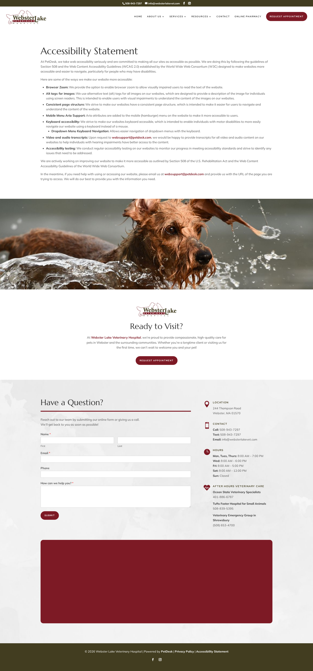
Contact (223, 16)
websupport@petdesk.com (131, 137)
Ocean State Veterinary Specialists (237, 492)
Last (120, 445)
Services (176, 16)
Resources (199, 16)
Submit (50, 515)
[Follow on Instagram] (160, 659)
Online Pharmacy (248, 16)
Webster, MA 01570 (227, 413)
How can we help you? (57, 483)
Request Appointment (287, 16)
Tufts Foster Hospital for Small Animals (239, 503)
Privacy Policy (184, 651)
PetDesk (167, 651)
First (43, 445)
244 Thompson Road (227, 408)
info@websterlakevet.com (239, 439)
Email (45, 453)
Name (46, 434)
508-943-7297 (230, 434)
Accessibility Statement (212, 651)
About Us (154, 16)
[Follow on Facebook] (153, 659)
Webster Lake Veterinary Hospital (116, 337)
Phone (45, 468)
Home (138, 16)
